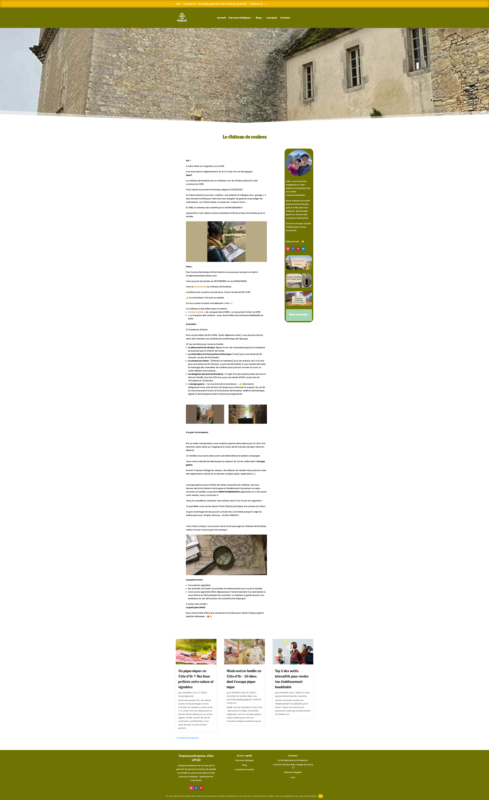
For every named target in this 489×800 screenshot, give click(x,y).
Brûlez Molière (196, 312)
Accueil (221, 17)
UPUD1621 (187, 692)
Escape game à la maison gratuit (214, 4)
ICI (231, 303)
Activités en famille (236, 696)
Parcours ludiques (239, 17)
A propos (272, 17)
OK (320, 796)
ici (186, 4)
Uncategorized (186, 696)
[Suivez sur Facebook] (293, 249)
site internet (200, 286)
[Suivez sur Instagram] (288, 249)
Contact (285, 17)
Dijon (249, 696)
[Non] (486, 796)
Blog (258, 17)
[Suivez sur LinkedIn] (303, 249)
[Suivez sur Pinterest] (298, 249)
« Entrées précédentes (187, 737)
